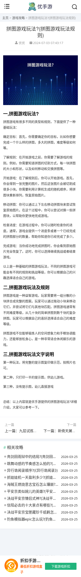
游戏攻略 (18, 18)
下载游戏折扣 (60, 566)
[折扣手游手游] (11, 566)
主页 (5, 18)
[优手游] (40, 10)
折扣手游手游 (32, 560)
